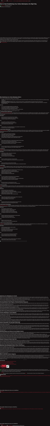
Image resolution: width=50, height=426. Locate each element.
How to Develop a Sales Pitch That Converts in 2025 (7, 363)
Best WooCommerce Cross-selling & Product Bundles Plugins (8, 361)
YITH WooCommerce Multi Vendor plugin (6, 112)
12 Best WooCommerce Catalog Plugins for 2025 (6, 362)
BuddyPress (1, 149)
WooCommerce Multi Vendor (3, 130)
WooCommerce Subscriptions (4, 205)
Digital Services (8, 364)
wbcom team (3, 5)
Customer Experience (3, 364)
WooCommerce (2, 2)
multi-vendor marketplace (13, 364)
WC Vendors (1, 166)
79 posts (3, 372)
